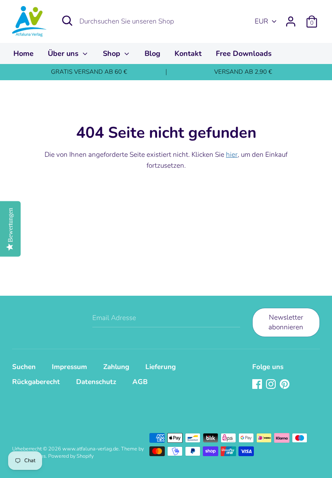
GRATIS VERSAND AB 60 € (89, 72)
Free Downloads (244, 53)
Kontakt (188, 53)
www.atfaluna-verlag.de (90, 448)
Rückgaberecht (36, 381)
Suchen (24, 366)
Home (23, 53)
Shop (112, 53)
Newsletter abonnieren (285, 322)
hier (232, 154)
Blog (152, 53)
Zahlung (116, 366)
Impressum (69, 366)
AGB (140, 381)
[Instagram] (271, 384)
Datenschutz (96, 381)
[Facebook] (258, 384)
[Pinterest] (285, 384)
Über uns (64, 53)
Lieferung (160, 366)
